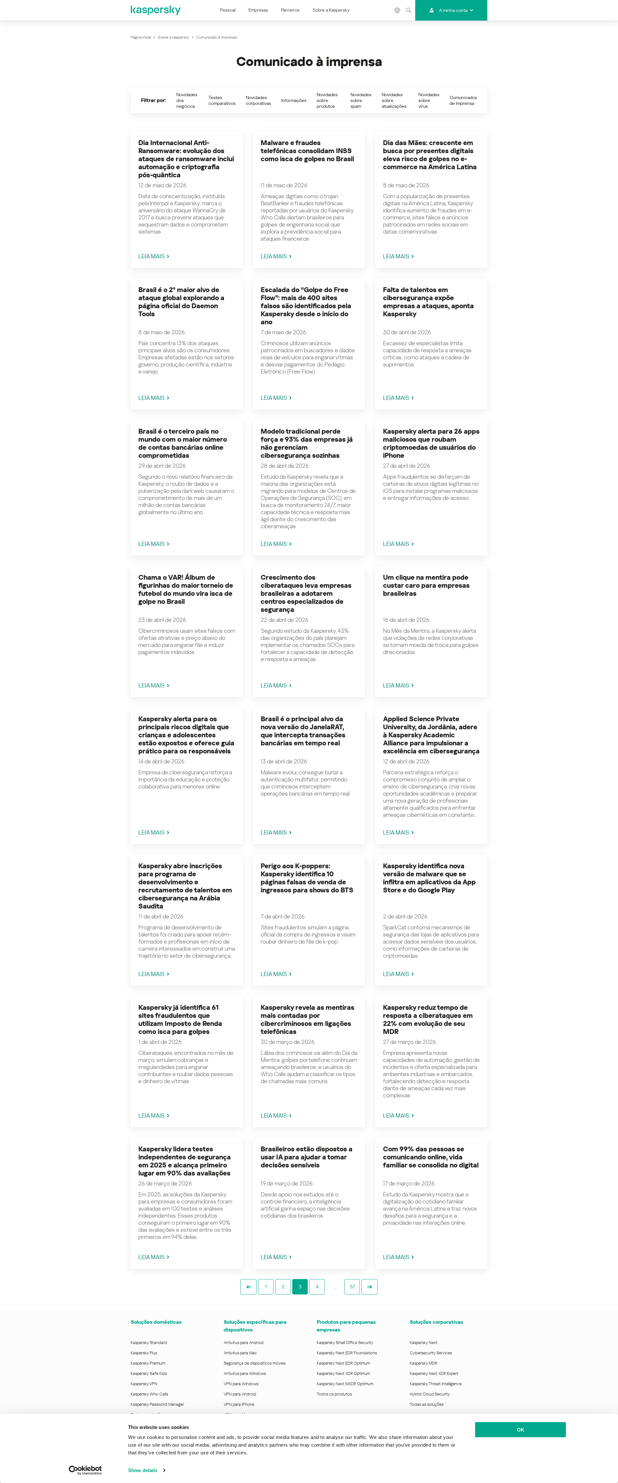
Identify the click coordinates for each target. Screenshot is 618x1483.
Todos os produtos (334, 1394)
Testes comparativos (222, 100)
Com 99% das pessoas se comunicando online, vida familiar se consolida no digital (431, 1157)
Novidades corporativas (258, 100)
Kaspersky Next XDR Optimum (343, 1373)
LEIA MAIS (151, 256)
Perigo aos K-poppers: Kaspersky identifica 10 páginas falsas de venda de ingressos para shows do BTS (307, 878)
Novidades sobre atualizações (394, 100)
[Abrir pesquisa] (409, 10)
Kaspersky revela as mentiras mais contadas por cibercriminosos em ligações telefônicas (307, 1020)
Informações (293, 100)
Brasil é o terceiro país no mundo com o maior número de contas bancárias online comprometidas (182, 443)
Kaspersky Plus (144, 1352)
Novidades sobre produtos (327, 100)
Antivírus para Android (244, 1342)
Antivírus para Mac (240, 1352)
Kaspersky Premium (148, 1363)
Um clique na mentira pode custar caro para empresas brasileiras (426, 585)
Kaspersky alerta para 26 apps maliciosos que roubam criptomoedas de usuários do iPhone (431, 443)
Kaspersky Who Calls (149, 1394)
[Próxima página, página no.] (369, 1286)
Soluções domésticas (156, 1322)
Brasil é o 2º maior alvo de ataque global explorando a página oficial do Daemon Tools (181, 302)
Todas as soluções (427, 1404)
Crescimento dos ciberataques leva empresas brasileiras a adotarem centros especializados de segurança (306, 593)
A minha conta (453, 10)
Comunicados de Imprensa (463, 100)
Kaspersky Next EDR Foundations (347, 1352)
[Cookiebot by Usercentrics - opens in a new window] (85, 1470)
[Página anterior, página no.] (248, 1286)
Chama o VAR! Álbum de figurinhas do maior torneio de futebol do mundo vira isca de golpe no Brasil (185, 589)
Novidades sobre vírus (428, 100)
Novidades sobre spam (361, 100)
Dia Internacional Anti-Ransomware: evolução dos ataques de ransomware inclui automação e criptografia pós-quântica (186, 159)
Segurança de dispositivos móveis (255, 1363)
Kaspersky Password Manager (157, 1404)
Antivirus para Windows (245, 1373)
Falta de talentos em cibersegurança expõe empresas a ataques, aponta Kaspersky (428, 302)
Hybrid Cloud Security (430, 1394)
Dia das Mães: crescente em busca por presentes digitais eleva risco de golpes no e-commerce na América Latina (430, 155)
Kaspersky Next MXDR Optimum (345, 1383)
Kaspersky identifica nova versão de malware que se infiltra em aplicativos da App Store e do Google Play (429, 878)
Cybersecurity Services (431, 1352)
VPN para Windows (241, 1383)
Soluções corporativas (436, 1322)
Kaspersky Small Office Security (345, 1342)
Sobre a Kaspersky (331, 10)
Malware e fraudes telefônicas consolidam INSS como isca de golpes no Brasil (307, 151)
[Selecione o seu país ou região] (397, 10)
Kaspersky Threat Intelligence (436, 1383)
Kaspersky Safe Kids (149, 1373)
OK (520, 1429)
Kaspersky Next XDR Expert (434, 1373)
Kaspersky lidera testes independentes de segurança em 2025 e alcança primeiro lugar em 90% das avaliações (184, 1161)
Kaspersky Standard (149, 1342)
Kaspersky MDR (423, 1363)
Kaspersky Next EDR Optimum (343, 1363)
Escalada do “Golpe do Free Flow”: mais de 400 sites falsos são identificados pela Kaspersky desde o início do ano (306, 306)
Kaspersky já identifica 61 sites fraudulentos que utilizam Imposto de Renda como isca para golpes (180, 1020)
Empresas (258, 10)
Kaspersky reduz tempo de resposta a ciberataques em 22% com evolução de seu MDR (428, 1020)
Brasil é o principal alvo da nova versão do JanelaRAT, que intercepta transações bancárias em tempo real (303, 731)
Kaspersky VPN (144, 1383)
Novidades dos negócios (186, 100)
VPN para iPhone (239, 1404)
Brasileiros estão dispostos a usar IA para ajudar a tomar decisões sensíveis (306, 1157)
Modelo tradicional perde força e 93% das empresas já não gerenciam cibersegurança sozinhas (307, 443)
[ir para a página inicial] (156, 10)
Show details (142, 1470)
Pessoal (228, 10)
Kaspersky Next (423, 1342)
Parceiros (290, 10)
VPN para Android (240, 1394)
